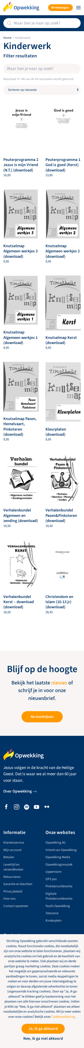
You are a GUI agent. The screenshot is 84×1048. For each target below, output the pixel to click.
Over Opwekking (17, 791)
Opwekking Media (57, 857)
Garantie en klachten (17, 884)
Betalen (8, 857)
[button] (78, 7)
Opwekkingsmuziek (58, 864)
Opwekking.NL (55, 842)
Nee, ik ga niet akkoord (43, 1038)
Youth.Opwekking (57, 906)
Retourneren (12, 877)
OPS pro (51, 879)
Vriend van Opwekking (61, 850)
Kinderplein (53, 920)
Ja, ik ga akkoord (43, 1028)
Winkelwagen (60, 7)
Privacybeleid (12, 891)
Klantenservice (13, 842)
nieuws (59, 683)
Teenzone (51, 913)
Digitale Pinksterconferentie (58, 896)
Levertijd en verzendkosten (13, 867)
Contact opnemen (15, 906)
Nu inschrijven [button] (42, 716)
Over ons (9, 898)
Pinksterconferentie (58, 886)
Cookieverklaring (63, 1016)
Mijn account (12, 850)
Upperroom (53, 871)
